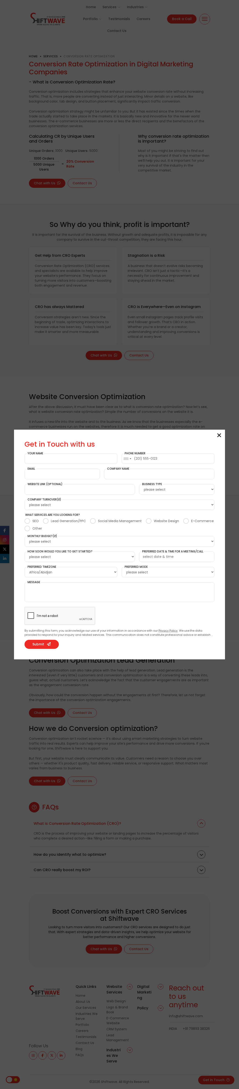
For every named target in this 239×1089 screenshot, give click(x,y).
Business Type (152, 484)
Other (37, 528)
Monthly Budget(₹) (42, 536)
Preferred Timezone (42, 566)
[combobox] (127, 459)
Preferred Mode (136, 566)
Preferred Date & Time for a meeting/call (172, 551)
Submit (38, 644)
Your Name (35, 453)
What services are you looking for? (52, 515)
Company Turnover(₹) (44, 499)
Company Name (118, 468)
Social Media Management (120, 521)
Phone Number (135, 453)
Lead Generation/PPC (68, 521)
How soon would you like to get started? (60, 551)
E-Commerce (202, 521)
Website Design (166, 521)
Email (31, 468)
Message (34, 582)
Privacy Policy (168, 631)
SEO (35, 521)
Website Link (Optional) (45, 484)
